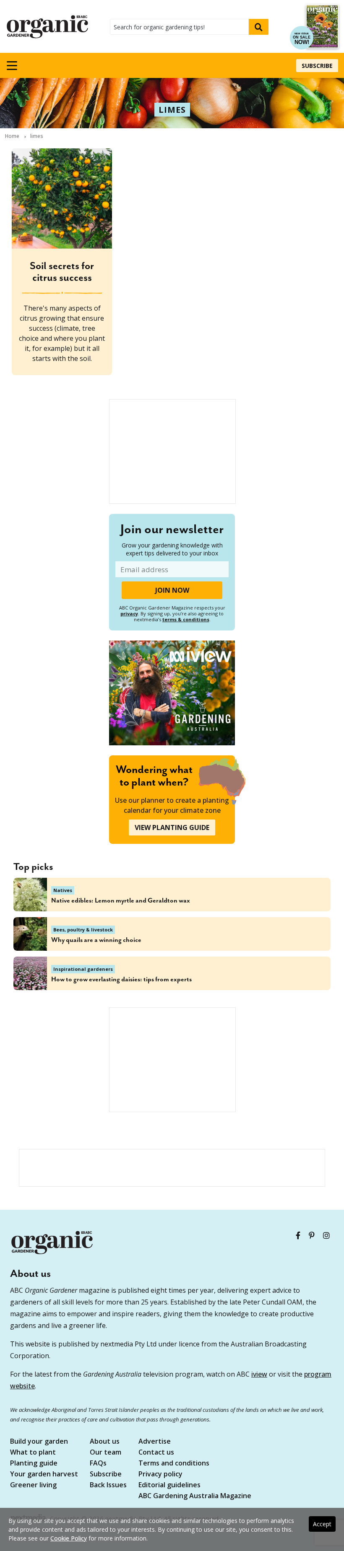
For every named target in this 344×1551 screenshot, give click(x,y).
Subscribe (317, 66)
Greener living (33, 1485)
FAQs (98, 1464)
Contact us (156, 1453)
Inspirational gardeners (83, 969)
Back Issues (108, 1485)
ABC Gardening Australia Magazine (194, 1496)
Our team (105, 1453)
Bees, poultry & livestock (83, 929)
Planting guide (33, 1464)
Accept (322, 1524)
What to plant (33, 1453)
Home (12, 136)
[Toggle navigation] (12, 65)
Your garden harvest (44, 1474)
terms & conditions (185, 619)
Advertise (154, 1442)
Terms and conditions (173, 1464)
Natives (62, 890)
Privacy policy (160, 1474)
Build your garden (39, 1442)
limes (172, 109)
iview (259, 1374)
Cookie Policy (68, 1538)
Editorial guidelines (169, 1485)
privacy (129, 613)
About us (105, 1442)
